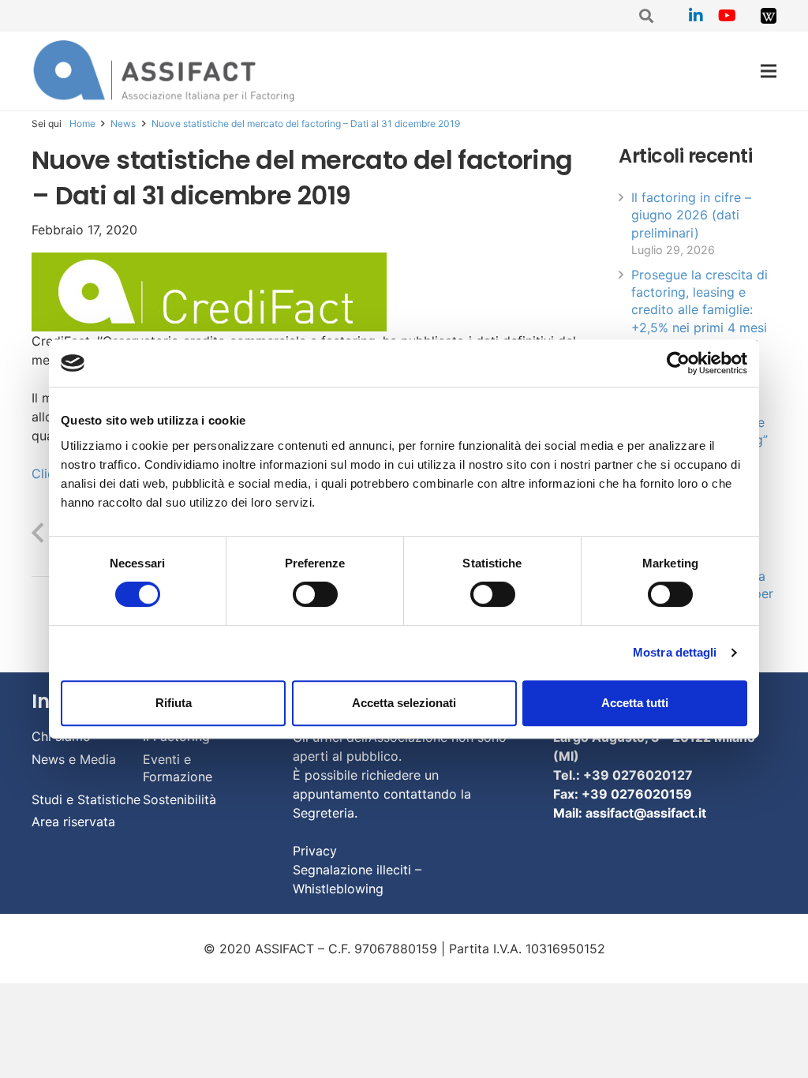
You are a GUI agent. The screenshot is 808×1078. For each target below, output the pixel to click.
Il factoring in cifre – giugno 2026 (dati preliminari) (691, 215)
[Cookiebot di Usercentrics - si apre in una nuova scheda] (678, 363)
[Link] (768, 16)
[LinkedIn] (696, 16)
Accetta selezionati (404, 702)
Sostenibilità (179, 799)
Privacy (315, 851)
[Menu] (768, 71)
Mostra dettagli (675, 652)
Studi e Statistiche (86, 799)
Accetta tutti (634, 702)
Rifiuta (173, 702)
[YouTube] (727, 16)
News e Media (74, 759)
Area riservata (73, 821)
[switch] (315, 594)
